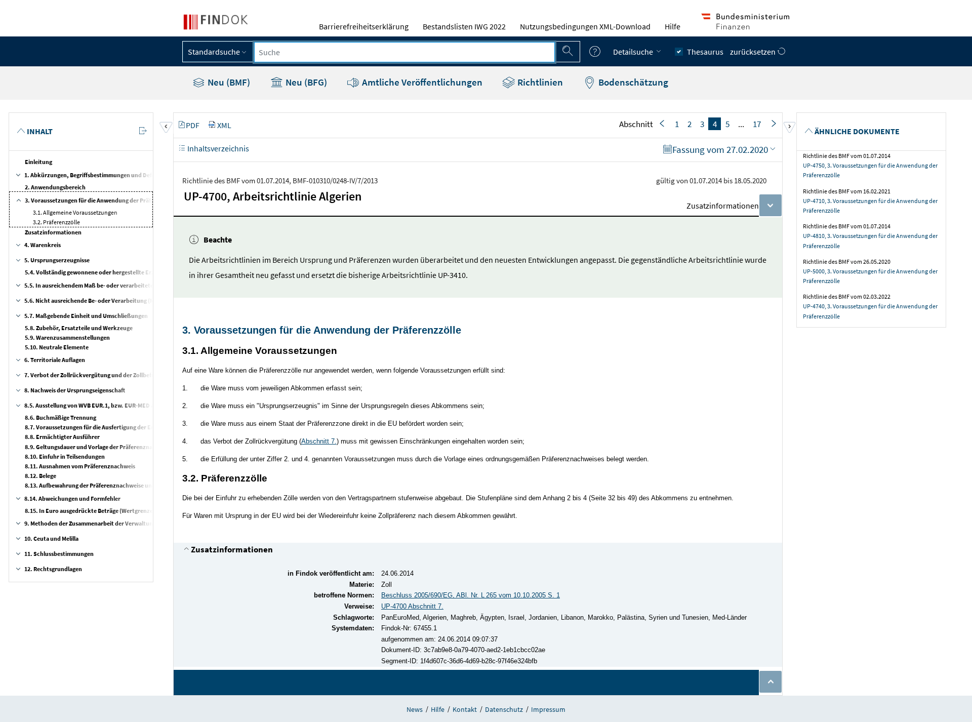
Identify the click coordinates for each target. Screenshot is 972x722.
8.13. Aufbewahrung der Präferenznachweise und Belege (99, 485)
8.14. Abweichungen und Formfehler (72, 498)
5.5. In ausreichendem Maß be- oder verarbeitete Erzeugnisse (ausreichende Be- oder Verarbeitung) (155, 285)
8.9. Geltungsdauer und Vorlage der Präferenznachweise (99, 447)
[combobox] (404, 52)
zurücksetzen (753, 52)
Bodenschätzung (632, 82)
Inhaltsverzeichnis (217, 148)
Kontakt (465, 709)
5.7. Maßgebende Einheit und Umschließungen (86, 315)
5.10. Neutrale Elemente (57, 347)
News (415, 709)
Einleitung (38, 162)
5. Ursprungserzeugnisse (57, 260)
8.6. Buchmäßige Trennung (60, 417)
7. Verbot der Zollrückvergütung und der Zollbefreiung (96, 375)
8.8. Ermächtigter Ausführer (62, 436)
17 (757, 124)
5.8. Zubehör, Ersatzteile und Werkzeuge (79, 328)
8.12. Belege (40, 475)
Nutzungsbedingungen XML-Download (585, 26)
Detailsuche (634, 52)
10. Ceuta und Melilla (51, 538)
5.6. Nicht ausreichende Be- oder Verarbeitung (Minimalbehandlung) (114, 300)
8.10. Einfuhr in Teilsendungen (65, 456)
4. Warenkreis (42, 245)
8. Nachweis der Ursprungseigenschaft (74, 390)
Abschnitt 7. (319, 441)
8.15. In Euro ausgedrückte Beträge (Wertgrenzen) (91, 510)
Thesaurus (705, 52)
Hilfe (672, 26)
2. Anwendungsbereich (55, 187)
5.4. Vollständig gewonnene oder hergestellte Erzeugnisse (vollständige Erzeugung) (135, 272)
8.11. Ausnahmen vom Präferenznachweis (80, 466)
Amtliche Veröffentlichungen (421, 82)
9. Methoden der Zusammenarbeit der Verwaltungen (93, 523)
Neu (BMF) (228, 82)
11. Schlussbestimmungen (59, 553)
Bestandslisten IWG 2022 (464, 26)
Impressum (548, 709)
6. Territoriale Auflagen (54, 360)
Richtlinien (539, 82)
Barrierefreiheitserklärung (364, 26)
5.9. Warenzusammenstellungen (67, 337)
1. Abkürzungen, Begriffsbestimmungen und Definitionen (100, 175)
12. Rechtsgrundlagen (53, 569)
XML (224, 125)
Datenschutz (504, 709)
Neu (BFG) (305, 82)
